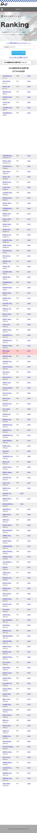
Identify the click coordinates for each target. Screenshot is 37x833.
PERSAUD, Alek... (7, 577)
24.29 (28, 261)
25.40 (28, 377)
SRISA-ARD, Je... (7, 430)
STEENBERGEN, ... (8, 113)
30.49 (28, 678)
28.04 (28, 588)
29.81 (28, 667)
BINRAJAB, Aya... (7, 630)
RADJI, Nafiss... (7, 667)
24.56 (28, 187)
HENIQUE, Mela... (7, 356)
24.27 (28, 182)
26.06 (28, 472)
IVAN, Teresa (6, 372)
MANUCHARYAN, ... (8, 551)
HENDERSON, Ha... (8, 435)
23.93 (28, 250)
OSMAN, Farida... (7, 245)
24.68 (28, 203)
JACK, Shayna (6, 81)
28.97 (28, 646)
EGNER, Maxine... (7, 525)
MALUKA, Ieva (6, 488)
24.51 (28, 271)
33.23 (28, 746)
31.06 (28, 709)
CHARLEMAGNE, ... (8, 546)
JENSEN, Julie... (7, 213)
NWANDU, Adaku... (8, 556)
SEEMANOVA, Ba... (8, 424)
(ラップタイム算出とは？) (18, 57)
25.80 (28, 451)
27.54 (28, 567)
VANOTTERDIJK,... (8, 440)
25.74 (28, 440)
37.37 (28, 773)
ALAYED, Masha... (7, 688)
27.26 (28, 551)
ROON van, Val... (7, 234)
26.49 (21, 504)
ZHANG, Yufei (6, 86)
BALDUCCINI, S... (7, 377)
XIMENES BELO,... (8, 762)
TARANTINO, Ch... (7, 340)
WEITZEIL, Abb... (7, 91)
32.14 (28, 731)
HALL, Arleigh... (7, 662)
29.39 (28, 657)
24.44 (28, 266)
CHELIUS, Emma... (8, 366)
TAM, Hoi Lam (6, 398)
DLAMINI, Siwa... (7, 704)
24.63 (28, 192)
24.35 (28, 97)
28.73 (28, 636)
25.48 (28, 388)
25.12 (28, 345)
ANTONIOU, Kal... (7, 361)
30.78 (28, 704)
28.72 (28, 630)
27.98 (28, 577)
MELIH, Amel (6, 461)
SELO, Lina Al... (7, 757)
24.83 (28, 314)
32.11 (28, 725)
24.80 (28, 303)
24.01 (28, 171)
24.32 (28, 91)
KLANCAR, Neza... (8, 240)
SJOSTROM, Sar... (7, 76)
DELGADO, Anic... (7, 403)
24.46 (28, 107)
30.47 (28, 673)
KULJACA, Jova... (7, 604)
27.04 (28, 541)
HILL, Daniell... (6, 409)
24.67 (28, 198)
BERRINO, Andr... (7, 419)
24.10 (28, 81)
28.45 (28, 620)
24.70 (28, 213)
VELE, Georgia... (7, 593)
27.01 (28, 535)
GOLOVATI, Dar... (7, 477)
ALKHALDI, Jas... (7, 493)
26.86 (28, 519)
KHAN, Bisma (6, 625)
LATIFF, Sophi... (7, 614)
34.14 (28, 762)
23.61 (28, 166)
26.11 (28, 477)
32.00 (28, 720)
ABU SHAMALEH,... (8, 620)
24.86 (28, 324)
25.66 (28, 414)
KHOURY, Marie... (7, 541)
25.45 (28, 382)
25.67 (28, 419)
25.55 (28, 403)
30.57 (28, 688)
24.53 (28, 155)
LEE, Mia (5, 567)
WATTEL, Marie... (7, 161)
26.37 (28, 498)
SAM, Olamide (6, 783)
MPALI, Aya (6, 720)
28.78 (28, 641)
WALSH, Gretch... (7, 219)
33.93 (28, 757)
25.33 (28, 361)
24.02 (28, 256)
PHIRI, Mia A (6, 519)
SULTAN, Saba (7, 694)
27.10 (28, 546)
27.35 (28, 562)
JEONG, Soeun (7, 382)
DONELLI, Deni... (7, 646)
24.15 (28, 86)
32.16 (28, 736)
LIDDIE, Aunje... (7, 572)
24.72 (28, 224)
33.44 (28, 752)
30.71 (28, 699)
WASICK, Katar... (7, 224)
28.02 (28, 583)
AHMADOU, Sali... (7, 778)
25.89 (28, 461)
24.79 (28, 298)
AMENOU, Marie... (7, 752)
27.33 (28, 556)
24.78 (28, 234)
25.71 (28, 435)
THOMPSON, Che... (8, 456)
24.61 (28, 113)
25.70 (28, 430)
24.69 (28, 287)
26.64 (28, 514)
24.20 (28, 176)
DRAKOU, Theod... (8, 345)
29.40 (28, 662)
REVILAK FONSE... (8, 388)
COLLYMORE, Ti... (7, 562)
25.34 (28, 245)
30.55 (28, 683)
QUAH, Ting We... (7, 393)
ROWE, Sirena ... (7, 446)
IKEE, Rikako (6, 351)
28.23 (28, 599)
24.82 (28, 308)
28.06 (28, 593)
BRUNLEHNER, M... (8, 504)
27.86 (28, 572)
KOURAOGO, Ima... (8, 709)
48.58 (28, 783)
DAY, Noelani (6, 609)
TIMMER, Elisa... (7, 535)
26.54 (28, 509)
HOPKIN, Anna (6, 229)
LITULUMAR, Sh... (7, 683)
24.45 (28, 102)
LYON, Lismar (6, 483)
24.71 (28, 219)
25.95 (28, 467)
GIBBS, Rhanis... (7, 514)
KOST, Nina (6, 451)
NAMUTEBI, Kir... (7, 509)
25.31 (28, 356)
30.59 (28, 694)
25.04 (28, 335)
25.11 (28, 340)
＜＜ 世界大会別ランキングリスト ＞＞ (18, 43)
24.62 (28, 161)
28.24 (28, 609)
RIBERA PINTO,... (7, 498)
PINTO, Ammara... (7, 715)
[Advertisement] (18, 135)
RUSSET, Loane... (7, 673)
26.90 (28, 525)
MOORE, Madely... (7, 472)
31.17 (28, 715)
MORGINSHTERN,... (8, 636)
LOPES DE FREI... (7, 641)
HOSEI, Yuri (6, 731)
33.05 (28, 741)
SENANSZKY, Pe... (8, 335)
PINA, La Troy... (7, 699)
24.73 (28, 229)
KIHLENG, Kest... (7, 651)
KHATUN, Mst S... (7, 678)
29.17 (28, 651)
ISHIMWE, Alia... (7, 736)
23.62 (28, 76)
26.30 (21, 493)
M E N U (18, 9)
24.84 (28, 240)
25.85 (28, 456)
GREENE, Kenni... (7, 599)
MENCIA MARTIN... (8, 530)
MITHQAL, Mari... (7, 583)
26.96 (28, 530)
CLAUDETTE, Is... (7, 767)
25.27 (28, 351)
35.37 (28, 767)
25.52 (28, 393)
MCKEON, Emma (7, 97)
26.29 (28, 488)
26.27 (28, 483)
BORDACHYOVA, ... (8, 657)
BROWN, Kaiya (7, 588)
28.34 (28, 614)
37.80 (28, 778)
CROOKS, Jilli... (7, 414)
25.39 (28, 372)
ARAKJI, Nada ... (7, 725)
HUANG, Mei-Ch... (7, 467)
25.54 (28, 398)
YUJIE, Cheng (6, 102)
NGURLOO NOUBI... (8, 746)
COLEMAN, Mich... (8, 107)
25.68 (28, 424)
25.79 (28, 446)
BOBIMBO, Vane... (7, 773)
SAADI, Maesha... (7, 741)
